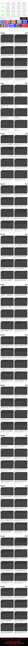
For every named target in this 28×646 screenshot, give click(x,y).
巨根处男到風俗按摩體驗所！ (7, 531)
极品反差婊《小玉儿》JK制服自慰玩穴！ (9, 43)
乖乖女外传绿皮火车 (5, 117)
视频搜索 (24, 18)
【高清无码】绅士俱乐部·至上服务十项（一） (10, 179)
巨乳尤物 (13, 15)
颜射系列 (19, 15)
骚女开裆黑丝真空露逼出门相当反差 (8, 79)
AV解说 (13, 6)
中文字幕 (13, 14)
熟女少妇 (24, 12)
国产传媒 (24, 6)
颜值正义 (19, 12)
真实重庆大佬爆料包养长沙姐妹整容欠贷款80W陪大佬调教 (12, 345)
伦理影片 (24, 10)
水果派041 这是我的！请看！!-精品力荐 (9, 318)
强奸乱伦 (24, 14)
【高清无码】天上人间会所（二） (21, 179)
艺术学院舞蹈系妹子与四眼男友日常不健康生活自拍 (11, 582)
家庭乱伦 (19, 8)
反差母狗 (19, 6)
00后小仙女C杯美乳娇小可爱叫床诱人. (8, 396)
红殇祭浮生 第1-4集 (5, 129)
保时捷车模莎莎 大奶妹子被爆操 (20, 458)
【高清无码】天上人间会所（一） (7, 167)
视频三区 (3, 11)
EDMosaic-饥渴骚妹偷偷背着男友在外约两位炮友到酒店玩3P (13, 520)
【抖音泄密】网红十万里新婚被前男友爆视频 (10, 369)
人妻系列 (19, 14)
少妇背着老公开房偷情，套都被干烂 (8, 218)
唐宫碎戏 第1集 (17, 94)
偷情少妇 (24, 8)
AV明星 (8, 15)
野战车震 (8, 8)
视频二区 (3, 7)
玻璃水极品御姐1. (4, 446)
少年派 (15, 105)
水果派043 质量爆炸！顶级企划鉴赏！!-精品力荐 (10, 330)
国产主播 (8, 2)
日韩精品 (8, 10)
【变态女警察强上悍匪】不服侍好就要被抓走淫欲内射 (12, 256)
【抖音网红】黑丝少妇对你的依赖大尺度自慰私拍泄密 (12, 380)
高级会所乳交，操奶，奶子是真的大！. (8, 508)
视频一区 (3, 3)
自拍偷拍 (13, 2)
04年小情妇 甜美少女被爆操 (20, 469)
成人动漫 (19, 10)
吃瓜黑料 (19, 2)
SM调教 (13, 8)
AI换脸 (8, 6)
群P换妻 (13, 12)
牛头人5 (16, 129)
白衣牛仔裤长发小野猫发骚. (20, 419)
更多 (27, 33)
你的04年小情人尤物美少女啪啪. (20, 481)
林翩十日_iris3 (4, 94)
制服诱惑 (8, 12)
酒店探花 (24, 2)
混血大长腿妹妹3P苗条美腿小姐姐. (8, 496)
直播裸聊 (8, 4)
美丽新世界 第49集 (4, 105)
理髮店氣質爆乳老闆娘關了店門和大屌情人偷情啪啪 (11, 194)
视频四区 (3, 15)
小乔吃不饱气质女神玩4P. (6, 458)
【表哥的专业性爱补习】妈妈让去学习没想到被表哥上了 (12, 245)
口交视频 (24, 15)
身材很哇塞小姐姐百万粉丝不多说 (7, 481)
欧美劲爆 (13, 10)
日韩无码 (8, 14)
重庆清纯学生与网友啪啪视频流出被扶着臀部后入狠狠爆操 (12, 546)
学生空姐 (19, 4)
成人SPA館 (16, 117)
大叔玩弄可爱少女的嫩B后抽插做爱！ (8, 280)
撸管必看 (24, 4)
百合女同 (13, 4)
